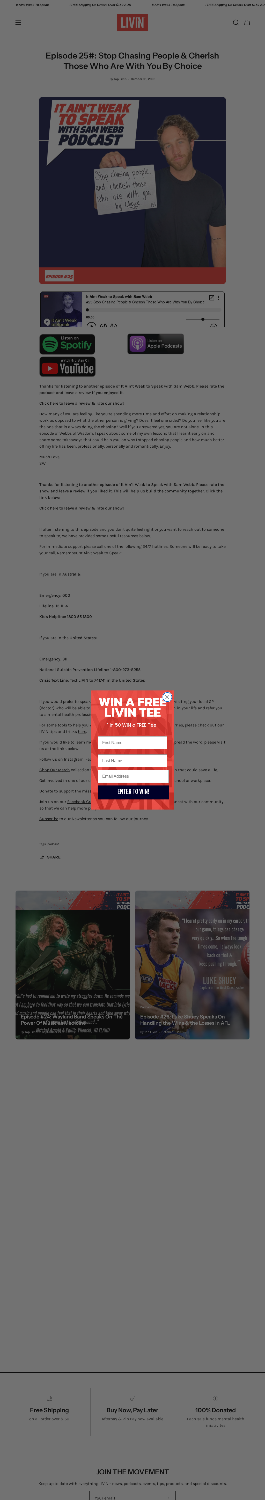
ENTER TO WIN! (133, 792)
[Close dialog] (167, 697)
